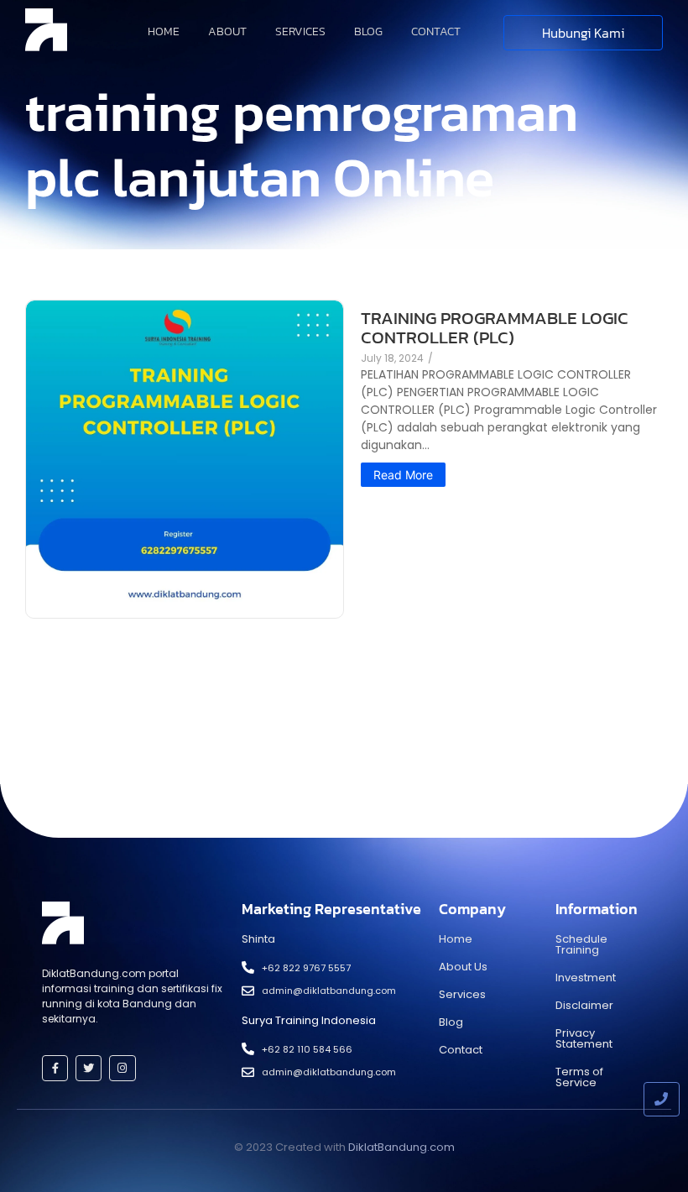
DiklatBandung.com (401, 1147)
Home (164, 31)
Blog (368, 31)
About (227, 31)
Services (300, 31)
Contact (436, 31)
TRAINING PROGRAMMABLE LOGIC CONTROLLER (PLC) (494, 327)
